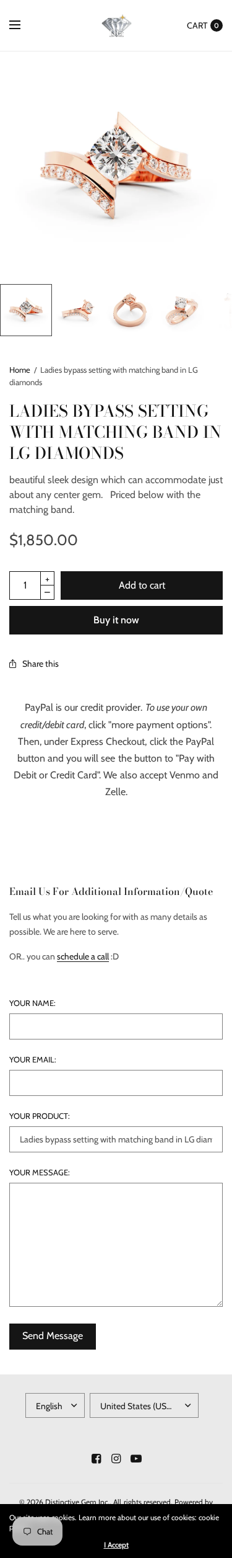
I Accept (116, 1545)
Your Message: (39, 1172)
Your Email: (32, 1060)
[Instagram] (116, 1458)
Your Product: (39, 1116)
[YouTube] (136, 1458)
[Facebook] (96, 1458)
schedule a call (83, 956)
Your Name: (32, 1003)
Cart (197, 25)
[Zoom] (116, 167)
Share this (40, 663)
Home (19, 370)
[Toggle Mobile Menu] (23, 25)
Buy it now (116, 620)
